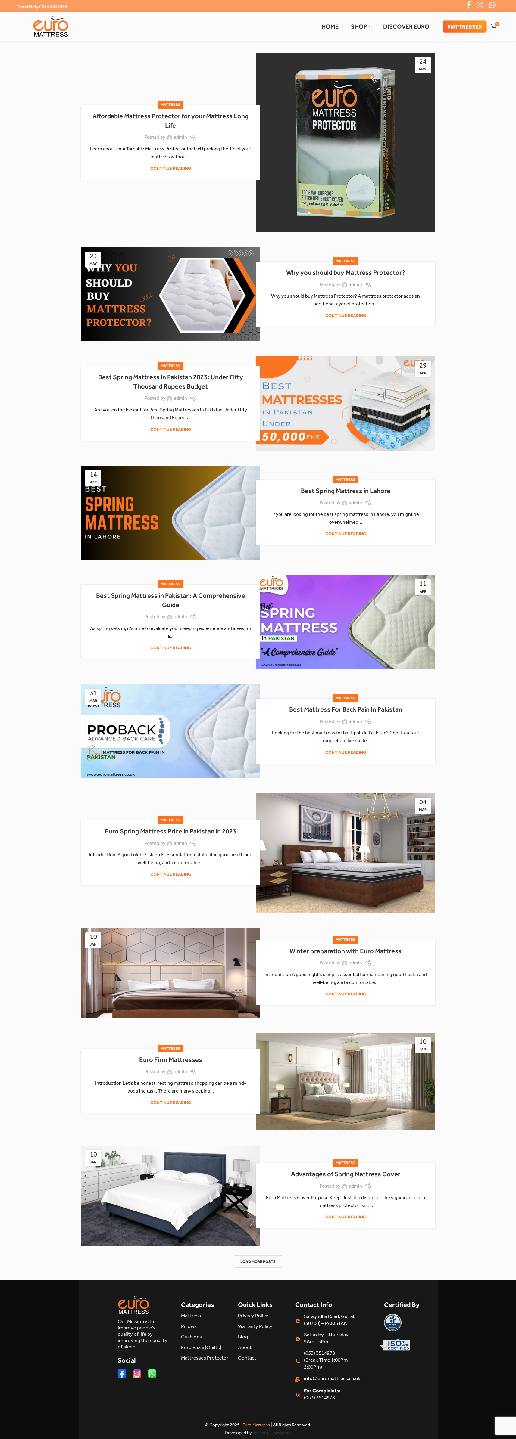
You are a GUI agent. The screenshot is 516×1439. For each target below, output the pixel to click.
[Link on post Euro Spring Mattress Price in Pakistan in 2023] (345, 853)
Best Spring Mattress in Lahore (345, 491)
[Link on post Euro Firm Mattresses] (345, 1081)
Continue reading (170, 168)
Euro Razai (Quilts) (201, 1348)
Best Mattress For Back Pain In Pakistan (345, 709)
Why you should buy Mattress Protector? (345, 272)
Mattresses (465, 26)
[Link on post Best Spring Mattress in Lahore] (170, 513)
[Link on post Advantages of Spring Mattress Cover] (170, 1196)
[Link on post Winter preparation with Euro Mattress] (170, 973)
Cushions (191, 1337)
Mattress (170, 104)
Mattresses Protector (204, 1358)
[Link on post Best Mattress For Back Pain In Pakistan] (170, 731)
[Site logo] (50, 26)
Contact (247, 1358)
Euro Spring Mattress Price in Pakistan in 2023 (170, 831)
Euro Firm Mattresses (170, 1059)
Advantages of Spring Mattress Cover (345, 1174)
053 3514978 (54, 6)
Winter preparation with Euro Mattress (345, 951)
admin (180, 137)
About (245, 1348)
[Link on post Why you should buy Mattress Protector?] (170, 294)
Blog (243, 1337)
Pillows (189, 1327)
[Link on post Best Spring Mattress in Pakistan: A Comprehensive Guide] (345, 622)
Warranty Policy (255, 1327)
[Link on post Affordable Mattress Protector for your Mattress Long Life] (345, 142)
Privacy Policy (253, 1316)
